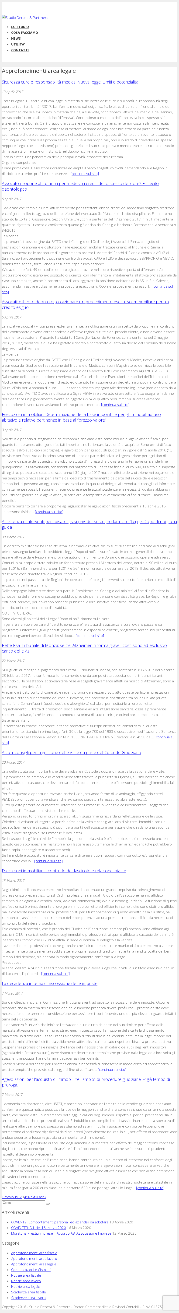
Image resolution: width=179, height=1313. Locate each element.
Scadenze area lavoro (28, 1297)
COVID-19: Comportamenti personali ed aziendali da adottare (60, 1222)
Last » (41, 1196)
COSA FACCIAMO (24, 32)
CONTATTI (20, 50)
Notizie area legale (25, 1286)
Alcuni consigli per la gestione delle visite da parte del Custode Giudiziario (71, 752)
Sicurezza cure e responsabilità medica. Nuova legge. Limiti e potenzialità (70, 82)
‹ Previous (10, 1196)
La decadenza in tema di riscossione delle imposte (49, 983)
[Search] (48, 1204)
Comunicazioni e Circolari (31, 1269)
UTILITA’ (18, 44)
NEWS (16, 38)
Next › (32, 1196)
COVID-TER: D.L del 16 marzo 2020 (38, 1227)
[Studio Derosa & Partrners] (25, 17)
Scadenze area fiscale (28, 1292)
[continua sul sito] (84, 173)
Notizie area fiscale (26, 1275)
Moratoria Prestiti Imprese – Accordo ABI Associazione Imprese (61, 1233)
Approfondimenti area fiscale (34, 1252)
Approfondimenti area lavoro (34, 1258)
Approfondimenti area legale (33, 1264)
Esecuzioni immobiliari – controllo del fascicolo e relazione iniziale (64, 870)
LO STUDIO (20, 26)
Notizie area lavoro (26, 1280)
